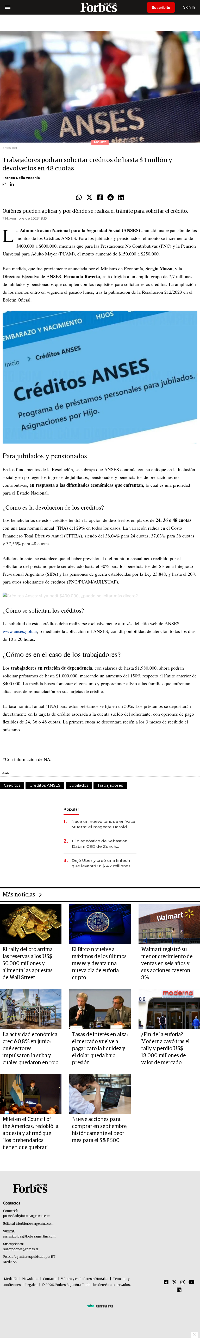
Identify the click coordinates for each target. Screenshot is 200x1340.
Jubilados (79, 785)
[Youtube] (192, 1282)
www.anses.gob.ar (20, 631)
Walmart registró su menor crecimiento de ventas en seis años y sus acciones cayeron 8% (166, 963)
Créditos (12, 785)
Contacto (50, 1279)
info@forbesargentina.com (34, 1224)
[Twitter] (89, 198)
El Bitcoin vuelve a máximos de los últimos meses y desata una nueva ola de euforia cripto (99, 963)
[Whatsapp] (79, 198)
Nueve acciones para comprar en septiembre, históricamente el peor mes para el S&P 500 (100, 1130)
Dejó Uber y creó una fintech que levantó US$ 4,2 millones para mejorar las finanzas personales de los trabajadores (103, 863)
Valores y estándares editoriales (84, 1279)
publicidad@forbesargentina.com (26, 1216)
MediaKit (11, 1279)
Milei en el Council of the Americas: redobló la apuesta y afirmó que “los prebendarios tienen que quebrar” (30, 1133)
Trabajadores (110, 785)
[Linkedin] (121, 198)
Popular (71, 809)
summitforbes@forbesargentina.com (29, 1236)
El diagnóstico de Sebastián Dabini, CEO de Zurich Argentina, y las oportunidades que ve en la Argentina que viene (103, 843)
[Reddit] (110, 198)
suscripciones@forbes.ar (20, 1249)
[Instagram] (182, 1282)
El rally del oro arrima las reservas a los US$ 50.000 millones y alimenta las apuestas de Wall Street (28, 963)
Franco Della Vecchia (21, 178)
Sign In (189, 7)
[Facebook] (100, 198)
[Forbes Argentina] (100, 7)
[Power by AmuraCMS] (100, 1306)
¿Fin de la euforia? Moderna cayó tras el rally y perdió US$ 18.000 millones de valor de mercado (165, 1048)
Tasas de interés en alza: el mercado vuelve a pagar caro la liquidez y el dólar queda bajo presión (100, 1048)
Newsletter (30, 1279)
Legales (31, 1285)
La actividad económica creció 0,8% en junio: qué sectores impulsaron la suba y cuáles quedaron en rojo (30, 1048)
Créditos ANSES (44, 785)
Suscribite (161, 7)
